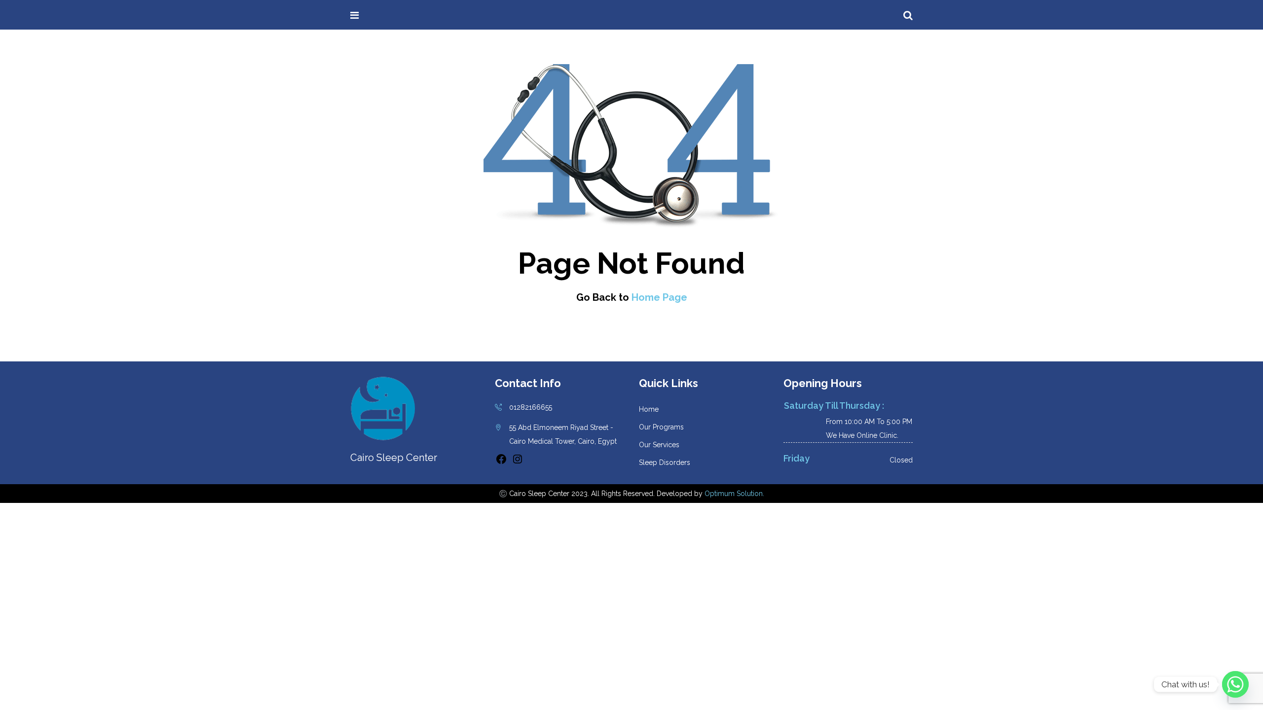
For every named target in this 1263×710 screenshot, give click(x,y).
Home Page (659, 297)
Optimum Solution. (734, 493)
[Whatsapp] (1235, 684)
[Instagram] (517, 462)
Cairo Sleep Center (418, 15)
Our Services (659, 445)
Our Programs (661, 427)
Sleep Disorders (664, 462)
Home (649, 409)
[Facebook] (501, 462)
